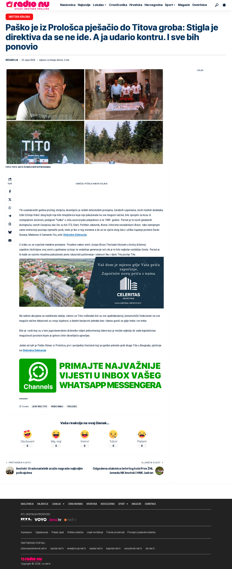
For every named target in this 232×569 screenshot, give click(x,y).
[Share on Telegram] (10, 216)
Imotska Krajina (19, 16)
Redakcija (12, 60)
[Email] (10, 240)
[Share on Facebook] (10, 191)
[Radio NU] (28, 5)
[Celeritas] (91, 282)
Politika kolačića (75, 532)
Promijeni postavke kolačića (141, 532)
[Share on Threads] (10, 224)
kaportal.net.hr (113, 548)
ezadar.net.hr (96, 548)
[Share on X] (10, 200)
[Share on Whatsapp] (10, 208)
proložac (72, 406)
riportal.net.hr (57, 548)
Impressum (26, 532)
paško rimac (57, 406)
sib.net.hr (150, 548)
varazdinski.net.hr (133, 548)
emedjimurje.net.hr (76, 548)
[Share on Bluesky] (10, 232)
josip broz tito (39, 406)
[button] (216, 5)
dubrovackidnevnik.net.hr (34, 548)
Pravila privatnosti (115, 532)
